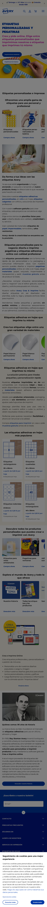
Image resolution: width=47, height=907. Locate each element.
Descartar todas (10, 902)
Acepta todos (37, 902)
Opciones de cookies (9, 897)
